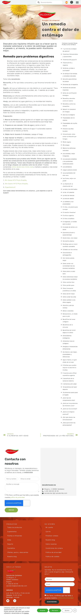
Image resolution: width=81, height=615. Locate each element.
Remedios (45, 20)
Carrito (48, 531)
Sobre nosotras (51, 544)
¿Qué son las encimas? (70, 408)
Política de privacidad (53, 552)
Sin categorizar (55, 20)
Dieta (9, 540)
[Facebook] (7, 600)
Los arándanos (67, 167)
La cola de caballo (68, 198)
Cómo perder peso (68, 285)
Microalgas (66, 145)
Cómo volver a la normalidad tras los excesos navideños (69, 266)
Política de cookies (52, 556)
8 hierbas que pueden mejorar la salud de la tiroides (69, 368)
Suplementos (12, 531)
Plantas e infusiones (14, 536)
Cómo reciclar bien (68, 282)
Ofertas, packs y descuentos (17, 552)
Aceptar (42, 610)
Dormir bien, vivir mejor (70, 238)
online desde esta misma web (22, 167)
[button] (77, 2)
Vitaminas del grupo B (69, 59)
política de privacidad (17, 497)
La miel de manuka (68, 195)
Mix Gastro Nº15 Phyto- (13, 183)
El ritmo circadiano (68, 218)
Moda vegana (67, 142)
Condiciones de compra (54, 548)
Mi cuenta (49, 527)
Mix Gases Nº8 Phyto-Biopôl (15, 180)
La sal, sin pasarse (68, 192)
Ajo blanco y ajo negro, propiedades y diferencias (70, 354)
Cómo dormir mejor (69, 293)
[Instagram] (14, 600)
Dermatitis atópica (68, 241)
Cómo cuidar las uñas (69, 297)
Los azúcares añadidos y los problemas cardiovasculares (70, 161)
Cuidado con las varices (70, 249)
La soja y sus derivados (70, 189)
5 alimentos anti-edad (69, 384)
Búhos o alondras (68, 311)
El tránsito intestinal (69, 212)
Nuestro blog (12, 556)
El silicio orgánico (68, 215)
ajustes (26, 613)
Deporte (10, 544)
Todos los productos (14, 527)
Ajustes (67, 610)
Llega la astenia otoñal (70, 170)
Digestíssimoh (10, 187)
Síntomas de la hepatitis (70, 84)
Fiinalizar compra (52, 536)
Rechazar (55, 610)
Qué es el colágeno (69, 114)
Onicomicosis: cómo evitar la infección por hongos (69, 136)
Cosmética (11, 548)
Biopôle (25, 183)
